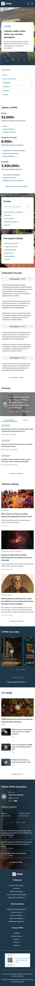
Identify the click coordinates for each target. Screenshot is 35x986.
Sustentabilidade (9, 256)
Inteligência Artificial (10, 246)
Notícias (16, 942)
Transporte (6, 86)
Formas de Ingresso (9, 79)
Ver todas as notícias (16, 621)
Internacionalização (10, 250)
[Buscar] (27, 206)
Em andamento (9, 420)
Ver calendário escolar (16, 377)
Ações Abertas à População (16, 909)
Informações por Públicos (16, 897)
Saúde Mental (8, 253)
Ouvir (5, 837)
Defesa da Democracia (11, 243)
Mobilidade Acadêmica (16, 921)
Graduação (7, 215)
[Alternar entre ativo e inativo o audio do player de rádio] (9, 801)
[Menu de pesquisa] (28, 3)
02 (13, 59)
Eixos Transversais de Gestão (16, 894)
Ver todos (7, 259)
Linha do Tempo (16, 936)
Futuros (25, 420)
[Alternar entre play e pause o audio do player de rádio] (4, 796)
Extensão (7, 225)
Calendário (6, 90)
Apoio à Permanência (16, 918)
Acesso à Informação (16, 885)
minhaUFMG (7, 83)
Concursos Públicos (16, 915)
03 (18, 59)
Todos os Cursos (16, 912)
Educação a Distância (10, 221)
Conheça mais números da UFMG (16, 186)
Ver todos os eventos (16, 473)
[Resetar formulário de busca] (30, 206)
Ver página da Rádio (16, 862)
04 (24, 59)
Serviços (5, 94)
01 (7, 59)
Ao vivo (12, 792)
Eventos (16, 945)
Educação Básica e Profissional (13, 212)
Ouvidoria (16, 888)
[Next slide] (22, 670)
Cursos (5, 75)
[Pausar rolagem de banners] (29, 59)
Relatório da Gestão (16, 891)
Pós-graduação (9, 218)
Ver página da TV (17, 774)
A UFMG (16, 933)
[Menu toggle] (32, 3)
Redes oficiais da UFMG (16, 682)
